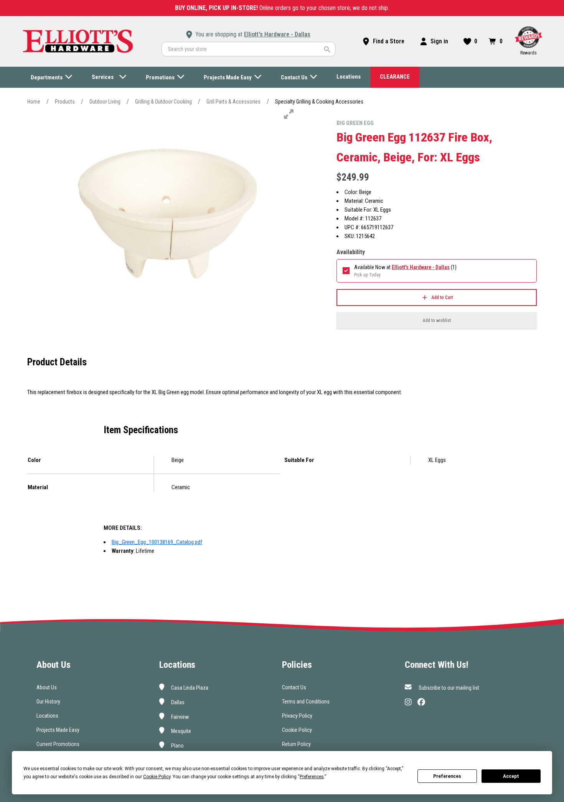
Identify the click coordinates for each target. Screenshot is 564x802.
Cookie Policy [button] (156, 776)
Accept (511, 776)
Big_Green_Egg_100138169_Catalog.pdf (157, 542)
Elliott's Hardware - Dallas (277, 34)
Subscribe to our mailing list (448, 688)
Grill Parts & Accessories (233, 102)
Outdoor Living (104, 102)
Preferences (447, 776)
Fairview (179, 716)
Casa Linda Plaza (189, 688)
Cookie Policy (297, 730)
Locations (47, 716)
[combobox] (248, 49)
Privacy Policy (297, 716)
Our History (48, 701)
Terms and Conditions (306, 701)
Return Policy (296, 744)
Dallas (177, 702)
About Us (46, 687)
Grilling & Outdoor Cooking (163, 102)
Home (33, 102)
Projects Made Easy (57, 730)
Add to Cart (442, 297)
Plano (177, 746)
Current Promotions (57, 744)
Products (65, 102)
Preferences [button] (312, 776)
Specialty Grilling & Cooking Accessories (319, 102)
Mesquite (180, 731)
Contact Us (294, 687)
